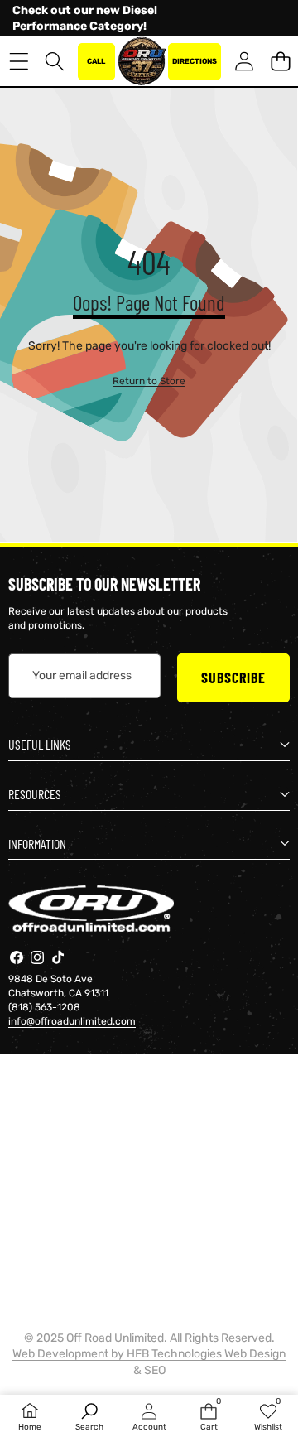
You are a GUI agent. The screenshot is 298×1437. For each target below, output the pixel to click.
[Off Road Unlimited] (141, 61)
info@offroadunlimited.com (72, 1021)
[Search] (55, 61)
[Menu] (18, 61)
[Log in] (243, 61)
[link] (149, 381)
